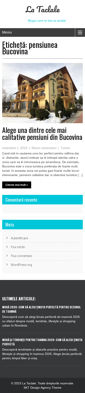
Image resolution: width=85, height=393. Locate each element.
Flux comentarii (21, 256)
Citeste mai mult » (16, 184)
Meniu (7, 32)
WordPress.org (21, 265)
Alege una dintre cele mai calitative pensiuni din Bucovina (42, 133)
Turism (65, 148)
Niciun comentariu (44, 148)
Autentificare (19, 238)
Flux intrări (18, 247)
